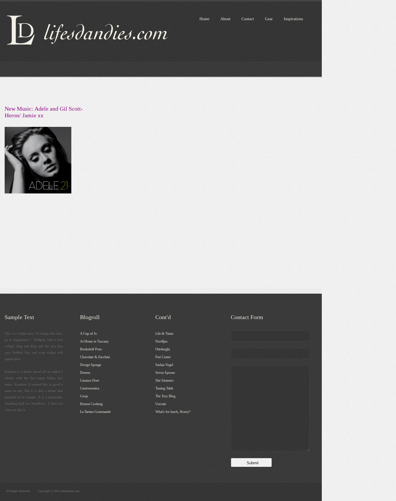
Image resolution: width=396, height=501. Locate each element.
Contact (247, 19)
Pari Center (163, 357)
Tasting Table (164, 388)
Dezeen (85, 373)
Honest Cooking (91, 404)
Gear (269, 19)
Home (204, 19)
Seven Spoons (165, 373)
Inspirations (293, 19)
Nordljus (161, 341)
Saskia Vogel (164, 365)
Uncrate (160, 404)
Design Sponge (90, 365)
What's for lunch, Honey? (172, 412)
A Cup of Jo (88, 334)
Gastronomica (89, 388)
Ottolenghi (162, 349)
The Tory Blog (165, 396)
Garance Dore (89, 381)
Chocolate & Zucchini (95, 357)
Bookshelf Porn (91, 349)
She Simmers (164, 381)
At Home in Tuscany (94, 341)
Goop (84, 396)
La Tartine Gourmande (95, 412)
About (225, 19)
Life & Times (164, 334)
